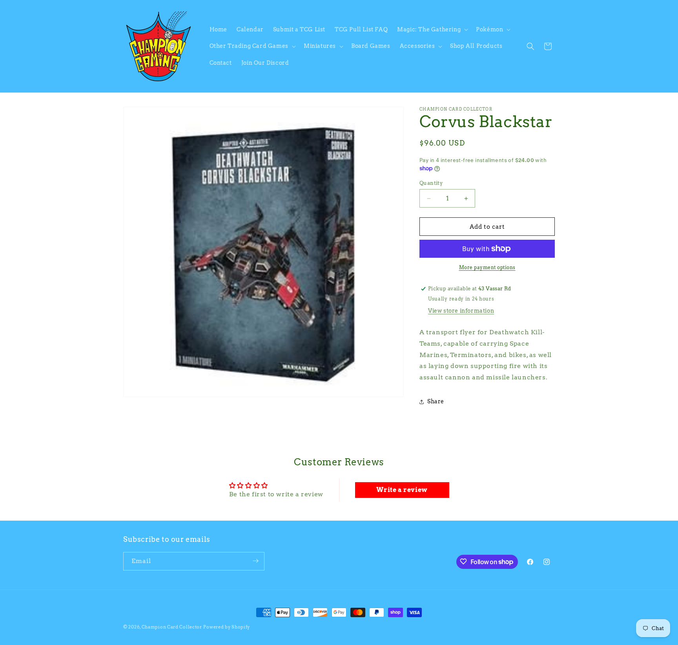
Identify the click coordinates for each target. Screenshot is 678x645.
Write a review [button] (401, 490)
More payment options (487, 267)
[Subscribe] (255, 561)
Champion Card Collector (172, 627)
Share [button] (435, 401)
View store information (461, 311)
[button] (431, 29)
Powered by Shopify (226, 627)
